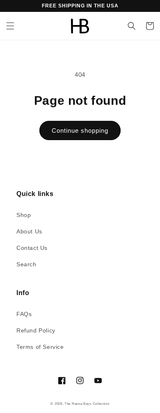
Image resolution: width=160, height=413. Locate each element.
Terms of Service (40, 347)
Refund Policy (35, 330)
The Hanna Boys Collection (87, 403)
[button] (10, 26)
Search (26, 264)
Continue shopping (80, 130)
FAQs (24, 314)
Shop (23, 215)
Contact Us (32, 248)
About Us (29, 231)
